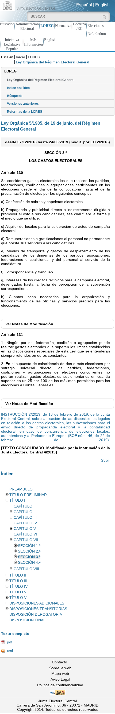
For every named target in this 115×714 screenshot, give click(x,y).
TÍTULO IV (18, 587)
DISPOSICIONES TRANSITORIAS (38, 609)
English (102, 5)
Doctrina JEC (79, 26)
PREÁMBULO (21, 489)
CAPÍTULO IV (25, 523)
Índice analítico (18, 88)
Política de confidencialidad (60, 685)
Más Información (33, 42)
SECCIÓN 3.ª (29, 557)
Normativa (63, 25)
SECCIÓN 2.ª (29, 551)
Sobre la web (60, 668)
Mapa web (60, 673)
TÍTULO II (17, 575)
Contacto (59, 662)
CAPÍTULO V (25, 529)
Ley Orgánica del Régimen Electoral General (40, 80)
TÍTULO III (18, 581)
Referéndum (96, 33)
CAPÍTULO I (24, 506)
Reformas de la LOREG (24, 111)
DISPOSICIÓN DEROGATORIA (35, 614)
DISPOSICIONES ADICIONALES (36, 603)
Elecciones (95, 25)
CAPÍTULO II (25, 512)
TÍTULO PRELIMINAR (28, 495)
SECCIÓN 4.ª (29, 563)
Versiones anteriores (23, 104)
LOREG (47, 25)
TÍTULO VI (18, 598)
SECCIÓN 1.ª (29, 546)
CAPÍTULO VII (26, 540)
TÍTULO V (17, 592)
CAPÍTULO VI (25, 534)
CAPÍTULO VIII (26, 569)
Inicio (20, 57)
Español (84, 5)
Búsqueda (14, 96)
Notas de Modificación (29, 324)
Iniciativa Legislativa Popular (12, 44)
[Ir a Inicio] (28, 5)
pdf (9, 642)
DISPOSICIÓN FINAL (27, 620)
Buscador (7, 24)
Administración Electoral (27, 26)
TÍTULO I (17, 500)
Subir (105, 460)
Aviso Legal (60, 679)
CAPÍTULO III (25, 518)
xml (10, 650)
